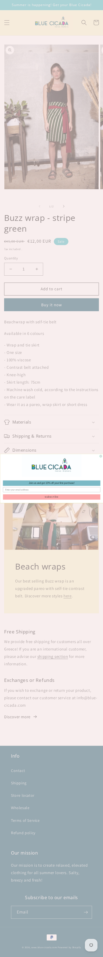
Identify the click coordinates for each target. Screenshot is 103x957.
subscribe (52, 497)
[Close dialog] (100, 456)
